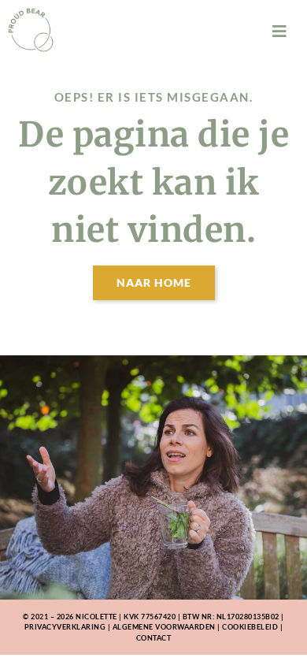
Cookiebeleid (250, 626)
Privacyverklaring (65, 626)
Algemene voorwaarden (164, 626)
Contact (154, 637)
